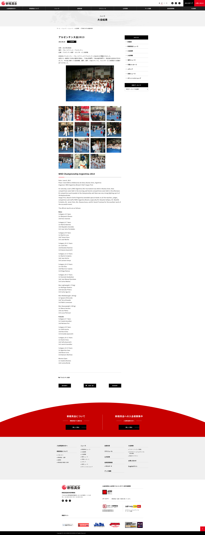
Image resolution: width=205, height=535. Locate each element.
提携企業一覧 (108, 466)
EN (166, 3)
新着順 (130, 42)
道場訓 (59, 460)
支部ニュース (132, 74)
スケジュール (102, 8)
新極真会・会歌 (61, 457)
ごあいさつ (60, 455)
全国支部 (79, 8)
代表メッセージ (132, 64)
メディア (130, 69)
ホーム (58, 28)
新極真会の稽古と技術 (63, 462)
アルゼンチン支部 (65, 377)
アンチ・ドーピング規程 (135, 449)
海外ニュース (132, 60)
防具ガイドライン (133, 456)
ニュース (57, 8)
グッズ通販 (148, 8)
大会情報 (130, 55)
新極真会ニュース (133, 46)
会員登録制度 (170, 8)
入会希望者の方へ (11, 8)
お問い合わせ (132, 461)
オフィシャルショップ (134, 78)
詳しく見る (76, 427)
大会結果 (77, 28)
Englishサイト (132, 466)
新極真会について (34, 8)
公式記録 (125, 8)
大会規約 (193, 8)
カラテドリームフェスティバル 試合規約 (136, 452)
